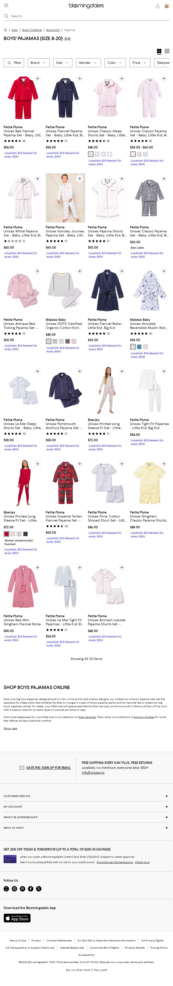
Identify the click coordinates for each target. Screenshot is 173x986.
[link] (23, 141)
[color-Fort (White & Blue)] (55, 341)
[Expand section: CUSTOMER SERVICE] (86, 796)
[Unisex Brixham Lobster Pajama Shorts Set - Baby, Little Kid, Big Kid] (107, 586)
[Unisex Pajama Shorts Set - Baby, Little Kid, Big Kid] (107, 198)
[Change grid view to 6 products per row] (167, 51)
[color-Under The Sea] (133, 346)
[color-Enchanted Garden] (145, 346)
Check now (142, 862)
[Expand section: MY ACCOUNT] (86, 806)
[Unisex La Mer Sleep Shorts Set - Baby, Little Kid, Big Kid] (23, 390)
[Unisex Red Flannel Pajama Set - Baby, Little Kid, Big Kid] (23, 97)
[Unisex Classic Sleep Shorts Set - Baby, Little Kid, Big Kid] (107, 97)
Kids (15, 30)
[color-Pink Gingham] (91, 154)
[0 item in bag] (166, 6)
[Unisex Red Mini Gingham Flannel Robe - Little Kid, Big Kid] (23, 586)
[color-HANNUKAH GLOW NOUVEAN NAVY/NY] (13, 534)
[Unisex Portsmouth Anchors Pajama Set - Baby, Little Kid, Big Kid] (65, 390)
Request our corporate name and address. (127, 962)
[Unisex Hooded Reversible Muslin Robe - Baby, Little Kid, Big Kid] (149, 290)
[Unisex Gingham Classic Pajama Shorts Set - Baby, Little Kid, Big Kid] (149, 483)
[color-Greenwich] (67, 341)
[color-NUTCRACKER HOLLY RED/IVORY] (6, 534)
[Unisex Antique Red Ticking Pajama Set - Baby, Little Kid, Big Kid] (23, 290)
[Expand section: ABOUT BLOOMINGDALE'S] (86, 817)
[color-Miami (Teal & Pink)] (61, 341)
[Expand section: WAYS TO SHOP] (86, 828)
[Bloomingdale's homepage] (6, 30)
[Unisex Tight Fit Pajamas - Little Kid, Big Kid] (149, 390)
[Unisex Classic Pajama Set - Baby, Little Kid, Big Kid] (149, 97)
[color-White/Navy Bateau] (109, 154)
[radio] (91, 154)
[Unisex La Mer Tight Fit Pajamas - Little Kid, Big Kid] (65, 586)
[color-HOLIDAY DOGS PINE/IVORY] (25, 534)
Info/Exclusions (93, 772)
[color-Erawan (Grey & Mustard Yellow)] (48, 341)
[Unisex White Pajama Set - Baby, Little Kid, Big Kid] (23, 198)
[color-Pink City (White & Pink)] (74, 341)
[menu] (6, 5)
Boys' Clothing (32, 30)
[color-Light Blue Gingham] (103, 154)
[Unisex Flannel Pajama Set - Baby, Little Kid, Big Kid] (65, 97)
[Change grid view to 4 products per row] (159, 52)
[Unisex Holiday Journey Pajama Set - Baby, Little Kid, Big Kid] (65, 198)
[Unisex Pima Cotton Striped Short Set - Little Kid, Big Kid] (107, 483)
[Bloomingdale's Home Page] (86, 6)
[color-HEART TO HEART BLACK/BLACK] (19, 534)
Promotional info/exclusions (115, 862)
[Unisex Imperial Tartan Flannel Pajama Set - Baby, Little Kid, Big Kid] (65, 483)
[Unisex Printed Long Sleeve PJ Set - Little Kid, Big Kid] (107, 390)
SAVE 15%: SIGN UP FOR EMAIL (48, 768)
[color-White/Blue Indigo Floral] (97, 154)
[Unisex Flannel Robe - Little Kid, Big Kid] (107, 290)
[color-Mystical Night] (139, 346)
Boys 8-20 (53, 30)
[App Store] (17, 918)
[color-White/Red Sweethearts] (139, 154)
